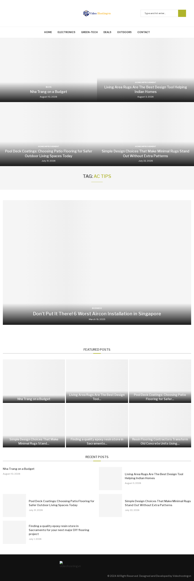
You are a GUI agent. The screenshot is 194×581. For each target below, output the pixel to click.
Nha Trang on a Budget (48, 92)
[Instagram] (18, 13)
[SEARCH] (182, 13)
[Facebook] (9, 13)
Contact (143, 32)
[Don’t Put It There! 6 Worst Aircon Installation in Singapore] (97, 262)
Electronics (66, 32)
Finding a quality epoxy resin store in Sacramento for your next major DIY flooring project (59, 530)
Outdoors (124, 32)
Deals (107, 32)
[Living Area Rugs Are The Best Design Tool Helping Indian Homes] (145, 70)
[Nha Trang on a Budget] (48, 70)
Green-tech (89, 32)
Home (48, 32)
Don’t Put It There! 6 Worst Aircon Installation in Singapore (97, 313)
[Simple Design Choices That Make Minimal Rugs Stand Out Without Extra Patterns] (145, 134)
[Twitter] (14, 13)
